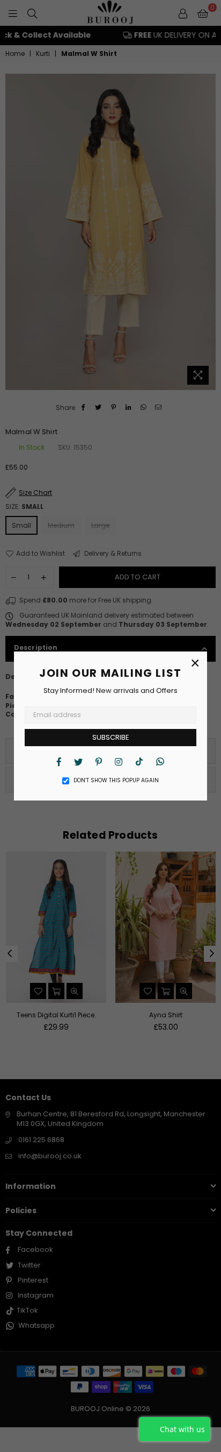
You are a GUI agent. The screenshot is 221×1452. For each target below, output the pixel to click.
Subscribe (110, 737)
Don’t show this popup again (116, 780)
